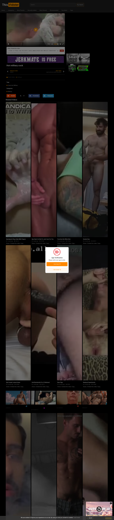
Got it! (90, 518)
